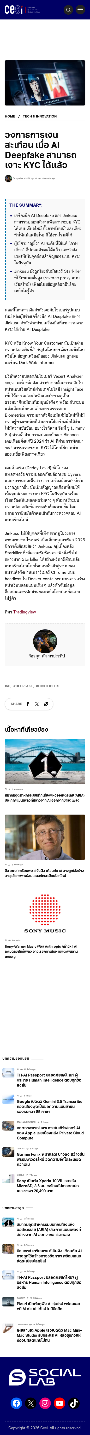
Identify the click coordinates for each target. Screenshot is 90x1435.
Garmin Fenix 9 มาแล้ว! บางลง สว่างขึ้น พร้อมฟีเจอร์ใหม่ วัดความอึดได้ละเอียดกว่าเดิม (50, 1160)
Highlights (48, 686)
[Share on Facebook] (27, 704)
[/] (80, 9)
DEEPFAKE (24, 686)
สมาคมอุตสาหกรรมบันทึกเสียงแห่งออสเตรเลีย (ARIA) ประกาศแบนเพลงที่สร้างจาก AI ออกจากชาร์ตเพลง (49, 1230)
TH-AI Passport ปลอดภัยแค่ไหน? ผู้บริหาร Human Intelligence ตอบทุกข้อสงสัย (49, 1081)
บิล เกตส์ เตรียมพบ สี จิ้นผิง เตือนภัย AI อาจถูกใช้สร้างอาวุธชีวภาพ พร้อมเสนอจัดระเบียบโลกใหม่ (49, 1256)
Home (10, 116)
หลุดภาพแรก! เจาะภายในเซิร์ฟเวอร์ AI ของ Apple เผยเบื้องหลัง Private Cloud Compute (50, 1133)
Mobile (20, 1175)
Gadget (21, 1149)
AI (36, 178)
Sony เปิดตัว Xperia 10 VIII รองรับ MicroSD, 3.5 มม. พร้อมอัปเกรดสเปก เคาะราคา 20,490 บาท (48, 1186)
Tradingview (24, 612)
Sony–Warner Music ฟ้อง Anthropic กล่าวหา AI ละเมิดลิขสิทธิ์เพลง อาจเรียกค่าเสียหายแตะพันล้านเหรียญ (41, 952)
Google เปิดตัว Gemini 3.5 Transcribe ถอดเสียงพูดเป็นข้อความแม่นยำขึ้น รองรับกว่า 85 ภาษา (49, 1107)
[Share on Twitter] (37, 704)
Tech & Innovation (40, 116)
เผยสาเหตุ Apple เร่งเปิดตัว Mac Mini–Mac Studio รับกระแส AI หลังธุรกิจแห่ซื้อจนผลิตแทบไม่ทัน (49, 1336)
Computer (22, 1325)
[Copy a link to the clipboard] (46, 704)
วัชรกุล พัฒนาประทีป (47, 656)
